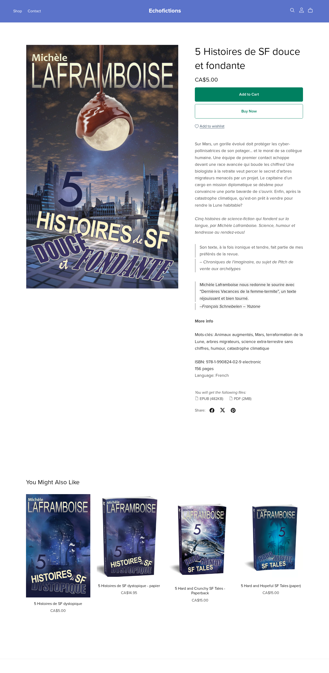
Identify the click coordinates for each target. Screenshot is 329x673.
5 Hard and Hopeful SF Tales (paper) (271, 585)
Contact (34, 10)
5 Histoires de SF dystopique (58, 603)
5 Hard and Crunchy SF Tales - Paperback (200, 591)
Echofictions (165, 10)
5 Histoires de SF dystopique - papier (129, 585)
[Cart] (312, 10)
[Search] (292, 10)
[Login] (301, 9)
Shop (17, 10)
